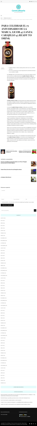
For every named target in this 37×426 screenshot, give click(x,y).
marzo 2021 (3, 380)
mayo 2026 (3, 225)
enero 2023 (3, 325)
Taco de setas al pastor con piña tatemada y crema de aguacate (11, 400)
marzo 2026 (3, 230)
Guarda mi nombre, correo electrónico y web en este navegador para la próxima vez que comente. (18, 202)
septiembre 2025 (4, 245)
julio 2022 (3, 340)
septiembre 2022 (4, 335)
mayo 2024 (3, 285)
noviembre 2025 (4, 240)
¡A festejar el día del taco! (6, 177)
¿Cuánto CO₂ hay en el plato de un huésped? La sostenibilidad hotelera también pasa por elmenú (16, 402)
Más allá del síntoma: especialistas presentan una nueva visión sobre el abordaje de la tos (15, 397)
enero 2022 (3, 355)
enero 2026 (3, 235)
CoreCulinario (18, 10)
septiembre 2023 (4, 305)
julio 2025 (3, 250)
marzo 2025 (3, 260)
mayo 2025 (3, 255)
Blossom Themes (9, 424)
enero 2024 (3, 295)
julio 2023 (3, 310)
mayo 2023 (3, 315)
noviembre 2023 (4, 300)
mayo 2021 (2, 375)
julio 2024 (3, 280)
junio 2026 (3, 223)
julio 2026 (3, 220)
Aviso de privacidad (4, 414)
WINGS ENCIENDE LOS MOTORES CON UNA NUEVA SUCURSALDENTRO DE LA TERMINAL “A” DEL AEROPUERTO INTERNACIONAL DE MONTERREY (18, 395)
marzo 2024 (3, 290)
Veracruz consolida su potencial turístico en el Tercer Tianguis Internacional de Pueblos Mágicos (14, 162)
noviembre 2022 (4, 330)
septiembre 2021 (4, 365)
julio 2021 (3, 370)
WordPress (18, 424)
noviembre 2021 (4, 360)
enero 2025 (3, 265)
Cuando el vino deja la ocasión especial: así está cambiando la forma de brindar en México (15, 404)
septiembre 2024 (4, 275)
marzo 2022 (3, 350)
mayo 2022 (3, 345)
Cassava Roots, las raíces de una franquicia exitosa (11, 169)
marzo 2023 (3, 320)
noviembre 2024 (4, 270)
